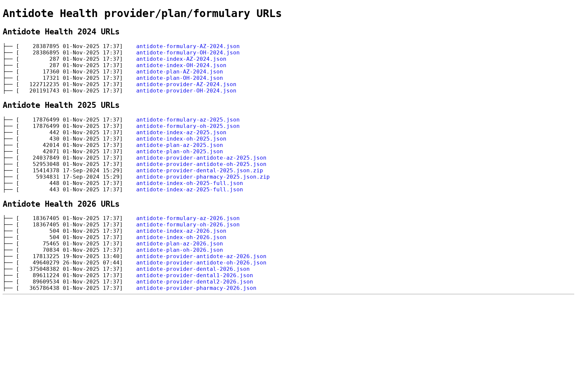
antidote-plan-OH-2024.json (179, 78)
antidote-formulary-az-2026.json (188, 218)
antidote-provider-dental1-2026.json (194, 275)
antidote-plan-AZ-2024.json (179, 71)
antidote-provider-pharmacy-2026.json (196, 288)
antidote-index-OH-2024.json (181, 65)
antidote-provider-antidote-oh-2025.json (201, 164)
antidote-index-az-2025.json (181, 132)
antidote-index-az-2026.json (181, 231)
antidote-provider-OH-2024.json (186, 90)
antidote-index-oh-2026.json (181, 237)
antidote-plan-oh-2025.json (179, 151)
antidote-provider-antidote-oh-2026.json (201, 262)
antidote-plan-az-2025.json (179, 145)
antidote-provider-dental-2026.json (193, 269)
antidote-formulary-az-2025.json (188, 120)
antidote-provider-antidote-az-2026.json (201, 256)
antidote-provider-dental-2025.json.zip (199, 170)
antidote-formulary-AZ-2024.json (188, 46)
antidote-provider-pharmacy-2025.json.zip (203, 177)
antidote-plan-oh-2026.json (179, 250)
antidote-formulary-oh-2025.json (188, 126)
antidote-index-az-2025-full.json (189, 189)
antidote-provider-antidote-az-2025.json (201, 158)
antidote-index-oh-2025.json (181, 139)
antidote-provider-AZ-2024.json (186, 84)
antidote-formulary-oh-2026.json (188, 224)
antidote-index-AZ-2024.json (181, 59)
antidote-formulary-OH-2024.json (188, 52)
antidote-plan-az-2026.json (179, 243)
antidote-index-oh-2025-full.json (189, 183)
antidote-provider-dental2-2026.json (194, 281)
